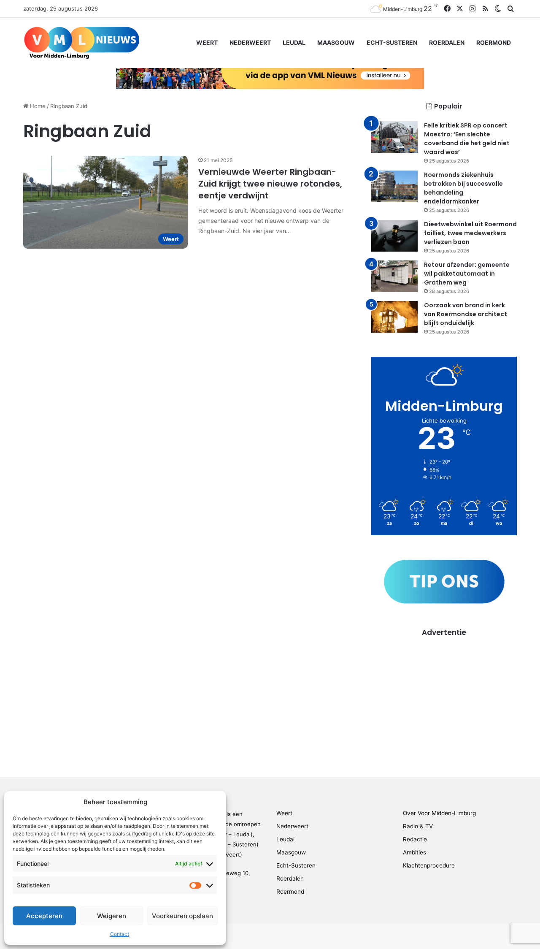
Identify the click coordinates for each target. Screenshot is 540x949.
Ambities (414, 852)
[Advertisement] (444, 696)
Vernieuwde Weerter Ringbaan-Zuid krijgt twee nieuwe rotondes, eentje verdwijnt (270, 183)
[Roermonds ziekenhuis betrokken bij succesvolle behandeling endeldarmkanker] (394, 186)
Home (37, 106)
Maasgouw (336, 42)
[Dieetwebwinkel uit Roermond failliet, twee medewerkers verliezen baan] (394, 236)
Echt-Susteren (392, 42)
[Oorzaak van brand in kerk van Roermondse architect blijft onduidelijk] (394, 317)
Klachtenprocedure (429, 865)
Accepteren (44, 916)
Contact (119, 934)
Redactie (415, 839)
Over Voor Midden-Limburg (439, 813)
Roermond (493, 42)
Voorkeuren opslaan (182, 916)
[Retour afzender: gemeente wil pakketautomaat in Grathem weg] (394, 276)
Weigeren (111, 916)
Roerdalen (446, 42)
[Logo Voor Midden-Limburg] (81, 43)
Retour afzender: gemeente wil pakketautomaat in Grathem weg (467, 273)
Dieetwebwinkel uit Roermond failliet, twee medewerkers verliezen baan (470, 233)
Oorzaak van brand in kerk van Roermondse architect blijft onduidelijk (465, 314)
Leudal (294, 42)
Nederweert (250, 42)
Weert (207, 42)
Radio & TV (418, 826)
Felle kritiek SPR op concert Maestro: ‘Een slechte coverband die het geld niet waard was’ (467, 138)
